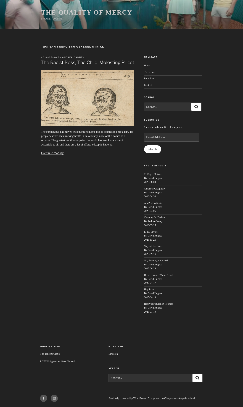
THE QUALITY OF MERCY (86, 12)
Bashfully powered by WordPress (128, 398)
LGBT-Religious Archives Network (58, 361)
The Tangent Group (50, 354)
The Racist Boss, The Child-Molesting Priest (87, 62)
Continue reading (52, 153)
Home (147, 65)
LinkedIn (113, 354)
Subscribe (152, 149)
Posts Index (150, 78)
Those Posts (150, 72)
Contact (148, 85)
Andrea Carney (73, 57)
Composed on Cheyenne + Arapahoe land (171, 398)
